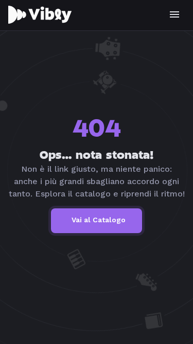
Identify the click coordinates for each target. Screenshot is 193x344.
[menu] (174, 14)
